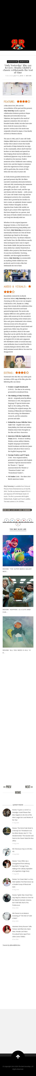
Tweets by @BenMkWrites (11, 945)
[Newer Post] (10, 788)
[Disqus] (18, 691)
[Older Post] (25, 788)
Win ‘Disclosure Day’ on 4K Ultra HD (22, 850)
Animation (23, 61)
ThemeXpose (18, 1073)
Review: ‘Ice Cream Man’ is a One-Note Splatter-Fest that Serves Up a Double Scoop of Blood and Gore (22, 883)
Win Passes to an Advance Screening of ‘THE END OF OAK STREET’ (22, 915)
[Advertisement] (18, 18)
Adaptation (12, 61)
